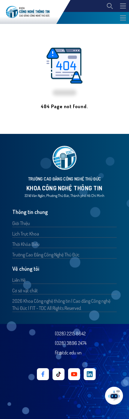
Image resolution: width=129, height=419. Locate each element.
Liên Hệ (19, 280)
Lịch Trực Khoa (25, 234)
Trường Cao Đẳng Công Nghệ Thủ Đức (46, 255)
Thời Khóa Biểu (26, 244)
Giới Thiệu (21, 223)
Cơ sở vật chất (25, 290)
